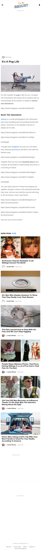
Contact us (32, 546)
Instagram (15, 147)
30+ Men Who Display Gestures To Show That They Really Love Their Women (19, 296)
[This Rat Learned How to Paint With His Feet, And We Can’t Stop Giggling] (20, 316)
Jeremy (3, 119)
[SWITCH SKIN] (39, 4)
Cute (14, 233)
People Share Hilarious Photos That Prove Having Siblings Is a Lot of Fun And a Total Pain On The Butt (20, 366)
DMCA (25, 546)
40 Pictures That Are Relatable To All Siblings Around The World (17, 262)
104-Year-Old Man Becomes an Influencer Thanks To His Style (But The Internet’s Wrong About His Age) (20, 402)
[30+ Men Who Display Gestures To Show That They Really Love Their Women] (20, 282)
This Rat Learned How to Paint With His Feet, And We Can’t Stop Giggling (19, 331)
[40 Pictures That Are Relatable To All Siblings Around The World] (20, 247)
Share (3, 67)
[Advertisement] (20, 32)
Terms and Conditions (20, 548)
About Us (8, 546)
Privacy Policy (17, 546)
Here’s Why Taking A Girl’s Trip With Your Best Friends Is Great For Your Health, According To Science (19, 439)
